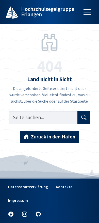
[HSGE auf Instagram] (24, 214)
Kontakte (64, 186)
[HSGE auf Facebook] (11, 214)
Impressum (18, 200)
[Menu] (87, 12)
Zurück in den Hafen (53, 136)
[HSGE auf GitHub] (38, 214)
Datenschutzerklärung (28, 186)
